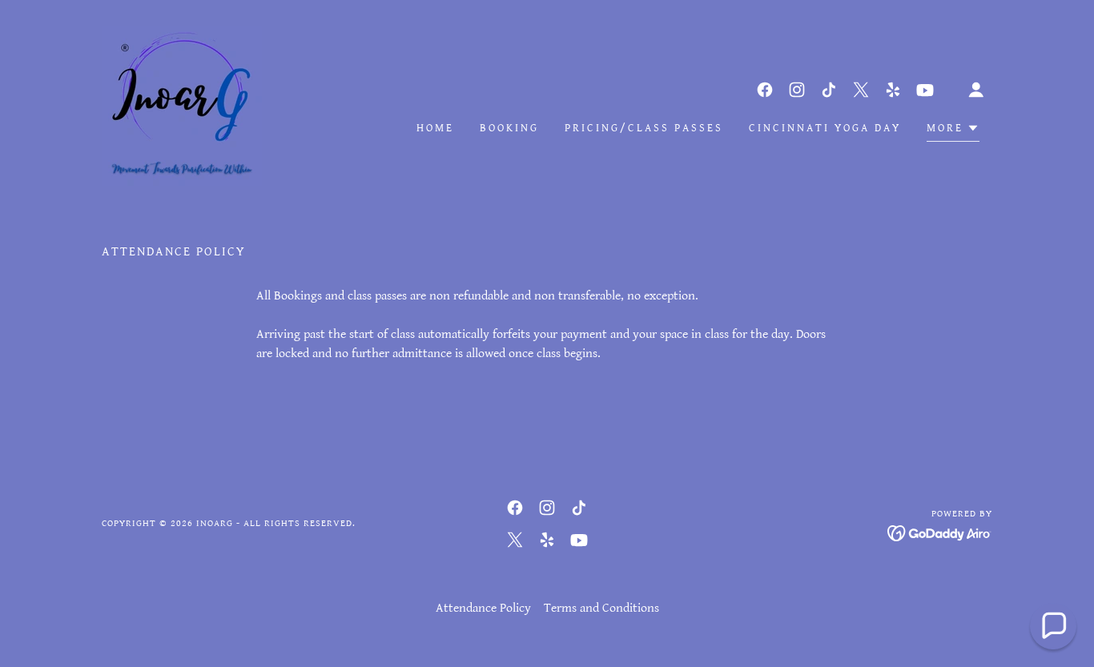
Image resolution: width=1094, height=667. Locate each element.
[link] (182, 105)
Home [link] (435, 128)
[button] (976, 90)
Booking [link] (509, 128)
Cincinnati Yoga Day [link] (825, 128)
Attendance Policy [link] (483, 608)
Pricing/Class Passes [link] (644, 128)
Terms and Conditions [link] (601, 608)
